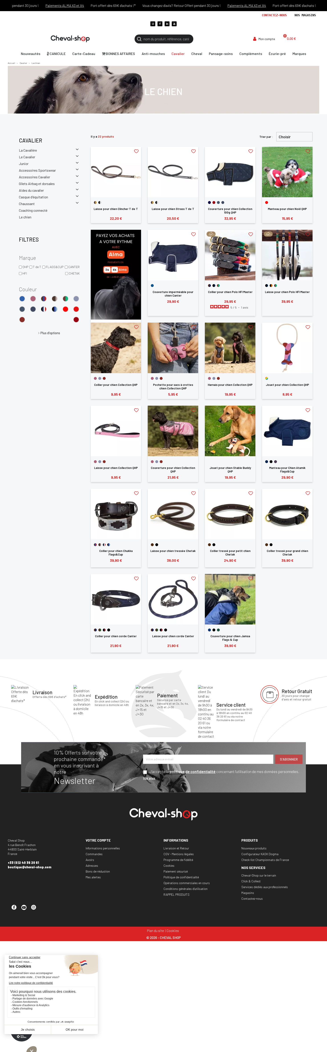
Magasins (247, 893)
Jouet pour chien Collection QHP (287, 385)
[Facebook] (159, 23)
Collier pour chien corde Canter (116, 636)
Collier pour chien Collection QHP (115, 385)
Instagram (35, 909)
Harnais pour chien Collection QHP (230, 385)
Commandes (94, 854)
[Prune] (275, 461)
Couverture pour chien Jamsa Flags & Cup (230, 637)
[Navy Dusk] (33, 309)
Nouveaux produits (253, 848)
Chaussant (27, 203)
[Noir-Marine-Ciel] (54, 309)
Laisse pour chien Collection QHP (116, 468)
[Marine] (266, 461)
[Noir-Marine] (213, 285)
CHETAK (74, 273)
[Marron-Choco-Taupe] (54, 298)
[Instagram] (152, 23)
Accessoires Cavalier (34, 177)
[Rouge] (65, 309)
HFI (24, 273)
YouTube (25, 909)
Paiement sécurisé (176, 871)
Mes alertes (93, 877)
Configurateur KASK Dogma (260, 854)
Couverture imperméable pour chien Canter (173, 293)
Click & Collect (251, 881)
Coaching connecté (33, 210)
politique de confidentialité (193, 771)
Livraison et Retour (176, 848)
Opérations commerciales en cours (187, 883)
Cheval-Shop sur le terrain (258, 875)
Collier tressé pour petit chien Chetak (230, 552)
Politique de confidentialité (181, 877)
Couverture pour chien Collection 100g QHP (230, 210)
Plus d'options (50, 333)
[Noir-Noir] (108, 630)
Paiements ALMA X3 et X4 (46, 5)
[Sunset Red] (22, 319)
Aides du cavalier (31, 190)
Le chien (25, 217)
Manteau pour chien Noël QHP (287, 209)
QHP (25, 267)
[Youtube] (174, 23)
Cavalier (30, 140)
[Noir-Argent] (99, 202)
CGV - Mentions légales (179, 854)
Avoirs (90, 860)
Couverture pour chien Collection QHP (173, 469)
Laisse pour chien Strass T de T (173, 209)
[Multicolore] (266, 378)
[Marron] (152, 544)
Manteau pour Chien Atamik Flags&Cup (287, 469)
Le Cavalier (27, 157)
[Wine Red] (76, 319)
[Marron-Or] (95, 202)
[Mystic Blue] (22, 309)
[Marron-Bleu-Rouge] (43, 298)
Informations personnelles (103, 848)
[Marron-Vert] (99, 630)
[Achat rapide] (116, 189)
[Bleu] (22, 298)
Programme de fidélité (178, 860)
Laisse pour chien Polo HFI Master (287, 292)
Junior (23, 163)
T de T (37, 267)
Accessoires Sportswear (37, 170)
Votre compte (98, 840)
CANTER (74, 267)
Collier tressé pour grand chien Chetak (287, 552)
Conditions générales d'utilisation (186, 889)
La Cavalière (28, 150)
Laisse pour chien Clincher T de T (116, 209)
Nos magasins (305, 15)
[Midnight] (209, 202)
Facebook (16, 909)
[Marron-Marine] (209, 285)
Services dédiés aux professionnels (264, 887)
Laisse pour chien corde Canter (173, 636)
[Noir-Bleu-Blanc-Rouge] (43, 309)
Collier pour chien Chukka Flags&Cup (116, 552)
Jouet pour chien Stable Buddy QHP (230, 469)
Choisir (285, 136)
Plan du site (155, 930)
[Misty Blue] (76, 298)
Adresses (92, 865)
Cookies (169, 865)
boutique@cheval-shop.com (29, 867)
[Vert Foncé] (218, 630)
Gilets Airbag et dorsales (37, 183)
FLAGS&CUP (54, 267)
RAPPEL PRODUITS (177, 894)
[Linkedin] (167, 23)
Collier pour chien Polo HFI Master (230, 292)
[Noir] (271, 461)
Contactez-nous (274, 15)
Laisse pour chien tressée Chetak (173, 551)
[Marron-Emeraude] (65, 298)
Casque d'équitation (33, 197)
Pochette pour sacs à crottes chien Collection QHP (173, 386)
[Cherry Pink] (33, 298)
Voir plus (149, 778)
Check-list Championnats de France (265, 860)
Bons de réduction (98, 871)
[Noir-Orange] (271, 285)
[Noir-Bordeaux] (104, 630)
